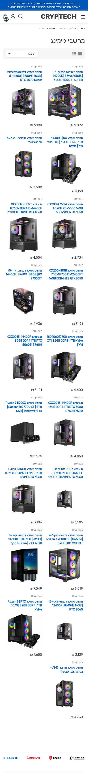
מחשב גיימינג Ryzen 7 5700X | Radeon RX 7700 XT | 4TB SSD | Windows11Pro (24, 407)
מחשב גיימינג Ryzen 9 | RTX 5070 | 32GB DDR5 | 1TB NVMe (25, 605)
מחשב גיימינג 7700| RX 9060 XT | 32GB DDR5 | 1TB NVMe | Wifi (65, 341)
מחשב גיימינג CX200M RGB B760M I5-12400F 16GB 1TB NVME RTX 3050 (23, 473)
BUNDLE (78, 199)
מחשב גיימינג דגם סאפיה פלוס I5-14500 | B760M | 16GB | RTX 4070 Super (24, 76)
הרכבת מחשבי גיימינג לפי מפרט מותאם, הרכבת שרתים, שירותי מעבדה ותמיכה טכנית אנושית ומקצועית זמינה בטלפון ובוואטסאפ (44, 5)
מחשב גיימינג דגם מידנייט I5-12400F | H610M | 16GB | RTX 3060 (66, 605)
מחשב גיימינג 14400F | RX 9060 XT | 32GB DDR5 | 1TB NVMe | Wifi (65, 142)
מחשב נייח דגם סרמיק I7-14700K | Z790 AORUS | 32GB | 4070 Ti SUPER (68, 76)
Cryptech (77, 66)
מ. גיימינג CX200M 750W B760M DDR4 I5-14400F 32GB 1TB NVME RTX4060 (24, 208)
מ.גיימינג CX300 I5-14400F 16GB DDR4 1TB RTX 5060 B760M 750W (65, 407)
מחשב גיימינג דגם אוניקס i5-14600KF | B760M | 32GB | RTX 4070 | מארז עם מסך (25, 539)
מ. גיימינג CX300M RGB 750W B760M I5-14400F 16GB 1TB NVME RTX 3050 (65, 473)
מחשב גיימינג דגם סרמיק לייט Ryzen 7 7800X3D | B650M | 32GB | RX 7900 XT (64, 539)
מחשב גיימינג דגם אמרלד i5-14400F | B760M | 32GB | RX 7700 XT (24, 274)
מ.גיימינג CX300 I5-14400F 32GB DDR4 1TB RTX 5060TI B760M (24, 341)
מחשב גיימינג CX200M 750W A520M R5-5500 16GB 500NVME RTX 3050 (65, 208)
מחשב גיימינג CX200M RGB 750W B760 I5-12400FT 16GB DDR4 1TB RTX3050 (66, 274)
